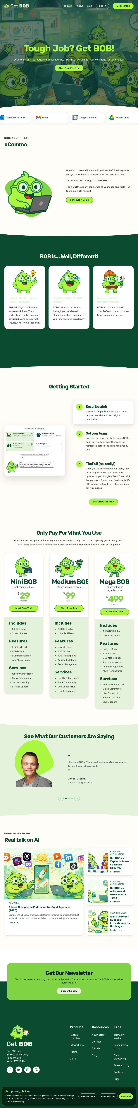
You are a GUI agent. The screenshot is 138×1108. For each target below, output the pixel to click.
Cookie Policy (17, 1101)
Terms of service (119, 1036)
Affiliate (96, 1048)
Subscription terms (121, 1047)
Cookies (118, 1072)
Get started (123, 6)
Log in (102, 5)
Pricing (79, 5)
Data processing (120, 1057)
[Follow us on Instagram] (27, 1069)
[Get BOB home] (17, 6)
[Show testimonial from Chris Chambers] (69, 798)
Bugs (116, 1079)
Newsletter (98, 1034)
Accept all (126, 1096)
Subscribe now (69, 991)
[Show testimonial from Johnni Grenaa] (66, 798)
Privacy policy (121, 1065)
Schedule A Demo (79, 200)
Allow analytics (108, 1096)
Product (67, 5)
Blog (89, 5)
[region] (69, 118)
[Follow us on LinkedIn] (18, 1069)
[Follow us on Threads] (36, 1069)
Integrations (77, 1045)
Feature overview (75, 1036)
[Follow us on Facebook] (10, 1069)
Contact (96, 1041)
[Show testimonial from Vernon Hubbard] (72, 798)
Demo (73, 1058)
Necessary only (88, 1096)
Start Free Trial (23, 608)
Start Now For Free (69, 68)
